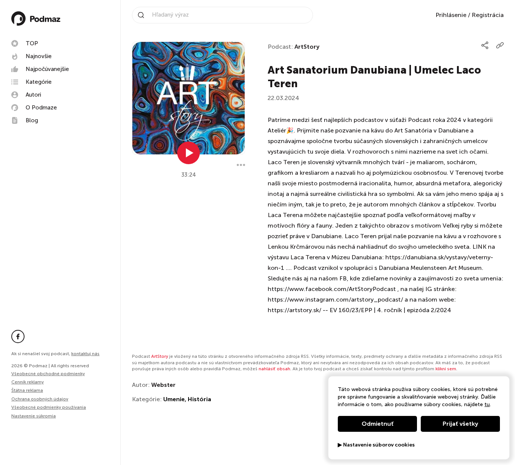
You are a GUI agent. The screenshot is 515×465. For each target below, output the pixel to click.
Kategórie (39, 82)
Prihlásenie (450, 14)
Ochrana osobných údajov (39, 399)
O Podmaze (41, 107)
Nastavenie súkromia (33, 416)
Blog (32, 120)
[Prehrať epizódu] (188, 153)
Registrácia (488, 14)
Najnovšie (39, 56)
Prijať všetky (460, 423)
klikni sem (445, 368)
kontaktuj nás (85, 353)
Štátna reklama (27, 390)
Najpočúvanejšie (47, 69)
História (199, 399)
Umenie (174, 399)
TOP (32, 43)
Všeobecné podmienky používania (48, 407)
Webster (163, 384)
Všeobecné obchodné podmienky (48, 373)
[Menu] (241, 164)
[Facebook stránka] (18, 336)
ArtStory (306, 46)
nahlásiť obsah (274, 368)
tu (487, 404)
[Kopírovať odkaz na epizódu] (500, 45)
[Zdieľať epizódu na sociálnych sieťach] (485, 45)
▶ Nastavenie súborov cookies (376, 445)
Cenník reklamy (27, 382)
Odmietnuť (378, 423)
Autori (33, 94)
